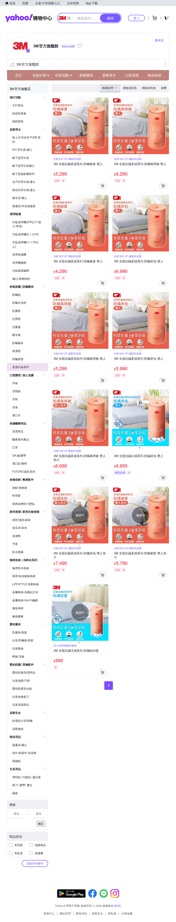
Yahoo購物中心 (28, 18)
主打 (18, 75)
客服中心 (49, 913)
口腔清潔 (132, 75)
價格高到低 (149, 88)
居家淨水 (109, 75)
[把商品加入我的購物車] (103, 185)
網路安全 (97, 913)
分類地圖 (126, 913)
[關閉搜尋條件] (68, 18)
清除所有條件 (35, 863)
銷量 (164, 88)
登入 (136, 18)
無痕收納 (154, 75)
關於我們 (65, 913)
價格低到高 (130, 88)
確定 (41, 823)
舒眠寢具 (86, 75)
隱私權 (112, 913)
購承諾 (159, 40)
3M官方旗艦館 (28, 64)
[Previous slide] (54, 125)
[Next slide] (105, 125)
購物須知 (81, 913)
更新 (117, 906)
